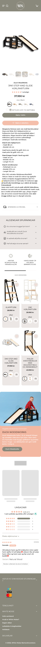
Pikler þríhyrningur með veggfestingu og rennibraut (30, 363)
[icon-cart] (36, 5)
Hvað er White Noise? (10, 619)
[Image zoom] (20, 43)
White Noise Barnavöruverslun (23, 643)
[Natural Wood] (15, 104)
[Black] (9, 104)
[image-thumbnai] (5, 74)
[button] (17, 92)
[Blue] (31, 104)
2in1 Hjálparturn (30, 308)
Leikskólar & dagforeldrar (11, 626)
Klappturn (11, 307)
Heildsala (5, 629)
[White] (26, 104)
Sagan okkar (7, 623)
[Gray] (20, 104)
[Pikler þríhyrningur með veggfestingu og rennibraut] (30, 343)
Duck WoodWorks (20, 83)
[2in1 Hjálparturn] (30, 291)
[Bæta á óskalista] (16, 284)
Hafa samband (8, 616)
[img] (7, 542)
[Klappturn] (11, 291)
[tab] (3, 302)
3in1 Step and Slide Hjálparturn (11, 361)
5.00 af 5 (26, 512)
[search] (7, 5)
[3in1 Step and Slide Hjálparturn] (11, 343)
